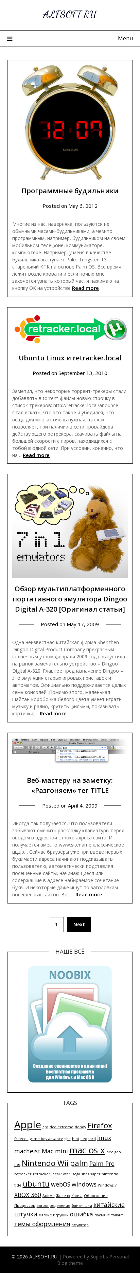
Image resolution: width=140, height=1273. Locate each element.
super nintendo (104, 1174)
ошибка (81, 1214)
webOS (60, 1184)
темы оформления (42, 1224)
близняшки (82, 1205)
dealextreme (61, 1127)
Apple (27, 1124)
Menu (125, 38)
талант (117, 1215)
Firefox (99, 1125)
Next (79, 924)
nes (17, 1164)
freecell (21, 1138)
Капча (77, 1195)
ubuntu (36, 1183)
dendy (80, 1127)
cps (45, 1127)
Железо (63, 1195)
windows (84, 1184)
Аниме (48, 1195)
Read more (85, 287)
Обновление (96, 1195)
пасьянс (102, 1215)
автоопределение (53, 1205)
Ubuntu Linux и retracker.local (70, 357)
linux (104, 1138)
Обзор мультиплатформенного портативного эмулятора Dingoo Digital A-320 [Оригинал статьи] (70, 599)
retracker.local (46, 1174)
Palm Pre (102, 1163)
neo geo (113, 1152)
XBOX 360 (27, 1195)
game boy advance (46, 1138)
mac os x (87, 1150)
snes (85, 1174)
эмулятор (80, 1224)
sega (76, 1174)
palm (79, 1163)
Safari (66, 1174)
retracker (23, 1174)
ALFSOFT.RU (70, 14)
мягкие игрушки (54, 1215)
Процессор (24, 1205)
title (17, 1185)
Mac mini (55, 1151)
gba (68, 1138)
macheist (27, 1151)
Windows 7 (107, 1185)
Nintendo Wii (45, 1163)
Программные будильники (70, 190)
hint (75, 1138)
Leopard (88, 1138)
